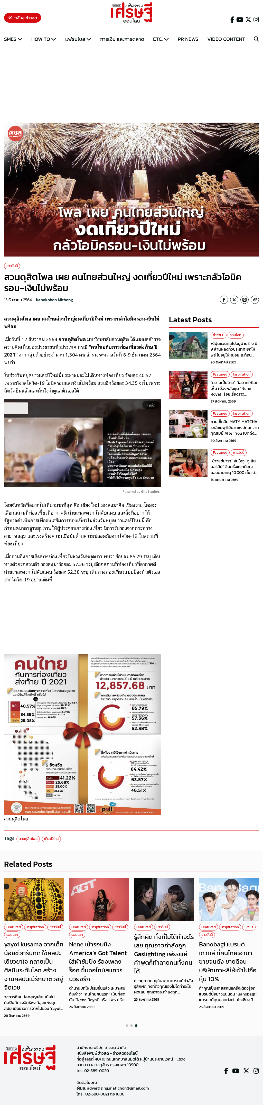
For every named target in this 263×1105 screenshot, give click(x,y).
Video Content (226, 39)
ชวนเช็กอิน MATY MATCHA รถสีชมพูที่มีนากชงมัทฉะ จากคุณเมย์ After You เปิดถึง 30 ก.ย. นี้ (235, 430)
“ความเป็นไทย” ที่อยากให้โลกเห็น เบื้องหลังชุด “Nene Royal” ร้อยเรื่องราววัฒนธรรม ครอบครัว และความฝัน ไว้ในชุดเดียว (235, 394)
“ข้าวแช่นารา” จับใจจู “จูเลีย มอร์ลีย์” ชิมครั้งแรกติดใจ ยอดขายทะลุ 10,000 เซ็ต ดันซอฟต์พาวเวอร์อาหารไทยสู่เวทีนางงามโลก (234, 472)
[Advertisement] (131, 83)
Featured (220, 374)
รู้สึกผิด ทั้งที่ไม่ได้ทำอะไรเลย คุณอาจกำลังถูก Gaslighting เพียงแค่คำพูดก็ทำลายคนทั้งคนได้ (164, 954)
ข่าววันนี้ (12, 266)
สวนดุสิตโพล (28, 839)
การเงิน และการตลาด (122, 39)
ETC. (158, 39)
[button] (127, 1025)
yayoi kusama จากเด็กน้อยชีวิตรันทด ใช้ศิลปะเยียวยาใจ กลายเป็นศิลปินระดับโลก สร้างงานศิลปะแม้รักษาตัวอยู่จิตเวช (33, 966)
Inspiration (241, 374)
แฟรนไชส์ (75, 39)
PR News (188, 39)
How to (40, 39)
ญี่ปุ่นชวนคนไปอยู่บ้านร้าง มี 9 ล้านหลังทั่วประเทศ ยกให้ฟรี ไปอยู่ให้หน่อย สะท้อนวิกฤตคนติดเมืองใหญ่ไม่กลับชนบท (235, 355)
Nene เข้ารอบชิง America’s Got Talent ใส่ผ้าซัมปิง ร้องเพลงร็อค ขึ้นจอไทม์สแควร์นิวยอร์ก (98, 961)
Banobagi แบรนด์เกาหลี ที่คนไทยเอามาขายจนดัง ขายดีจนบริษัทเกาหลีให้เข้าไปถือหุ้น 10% (228, 961)
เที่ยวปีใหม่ (51, 839)
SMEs (10, 39)
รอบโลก (235, 335)
